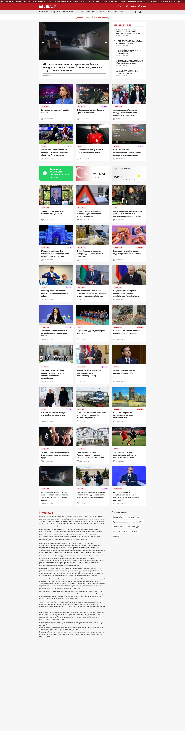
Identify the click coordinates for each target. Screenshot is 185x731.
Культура (80, 12)
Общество (56, 12)
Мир (109, 12)
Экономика (68, 12)
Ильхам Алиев (133, 517)
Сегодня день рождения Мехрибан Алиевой (74, 64)
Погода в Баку (118, 517)
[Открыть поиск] (140, 12)
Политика (43, 12)
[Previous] (179, 1)
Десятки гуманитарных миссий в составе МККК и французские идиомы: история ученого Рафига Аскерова (62, 1)
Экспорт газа (118, 527)
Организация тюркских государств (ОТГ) (128, 522)
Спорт (102, 12)
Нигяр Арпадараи (133, 527)
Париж (134, 531)
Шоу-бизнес (91, 12)
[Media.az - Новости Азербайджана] (48, 6)
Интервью (118, 12)
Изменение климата (120, 531)
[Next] (182, 1)
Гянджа (116, 536)
